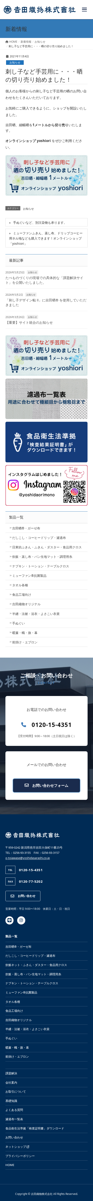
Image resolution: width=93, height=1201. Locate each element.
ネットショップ (16, 1147)
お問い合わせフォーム (50, 785)
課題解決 (11, 1073)
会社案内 (11, 1082)
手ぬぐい (18, 623)
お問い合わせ (26, 896)
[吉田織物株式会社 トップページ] (40, 10)
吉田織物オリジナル (26, 604)
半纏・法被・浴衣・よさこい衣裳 (36, 614)
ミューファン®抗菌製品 (29, 575)
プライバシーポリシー (20, 1156)
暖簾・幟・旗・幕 (24, 633)
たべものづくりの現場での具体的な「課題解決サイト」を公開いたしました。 (44, 280)
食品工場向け (21, 594)
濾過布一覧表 (14, 1119)
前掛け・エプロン (24, 642)
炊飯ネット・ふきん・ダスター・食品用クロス (36, 965)
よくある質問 (14, 1110)
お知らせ (14, 62)
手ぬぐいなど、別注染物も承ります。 (40, 222)
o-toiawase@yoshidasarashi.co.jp (27, 858)
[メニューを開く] (84, 10)
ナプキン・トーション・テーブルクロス (40, 566)
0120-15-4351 (52, 724)
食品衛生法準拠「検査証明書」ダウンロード (34, 1128)
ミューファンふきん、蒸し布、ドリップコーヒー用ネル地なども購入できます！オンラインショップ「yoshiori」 (46, 238)
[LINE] (9, 920)
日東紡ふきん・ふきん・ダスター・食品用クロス (47, 547)
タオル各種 (20, 585)
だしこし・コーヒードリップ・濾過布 (39, 537)
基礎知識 (11, 1101)
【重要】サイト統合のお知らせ (29, 322)
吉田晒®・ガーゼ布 (26, 528)
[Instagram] (21, 920)
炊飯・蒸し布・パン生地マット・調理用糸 (42, 556)
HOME (9, 1165)
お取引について (15, 1091)
